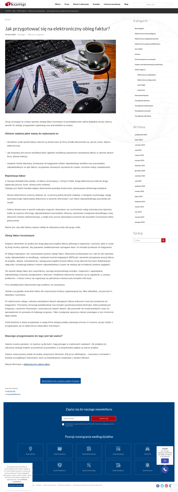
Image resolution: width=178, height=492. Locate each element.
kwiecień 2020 (140, 186)
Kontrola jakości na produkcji (145, 59)
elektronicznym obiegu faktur (37, 364)
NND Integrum (140, 70)
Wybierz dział (150, 4)
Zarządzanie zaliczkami (143, 116)
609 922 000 (11, 391)
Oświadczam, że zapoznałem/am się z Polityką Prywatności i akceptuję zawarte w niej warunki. (89, 424)
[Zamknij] (173, 446)
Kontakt (96, 4)
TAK (165, 461)
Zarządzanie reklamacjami (144, 106)
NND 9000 (141, 85)
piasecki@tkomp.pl (14, 394)
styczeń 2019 (139, 217)
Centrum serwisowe (112, 4)
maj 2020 (138, 181)
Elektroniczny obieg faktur (36, 34)
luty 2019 (138, 212)
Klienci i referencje (81, 4)
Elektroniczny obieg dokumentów (147, 39)
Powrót (7, 20)
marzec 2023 (139, 155)
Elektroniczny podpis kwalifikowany (147, 44)
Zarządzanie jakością (142, 100)
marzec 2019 (139, 207)
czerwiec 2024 (140, 145)
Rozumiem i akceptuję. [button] (15, 485)
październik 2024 (141, 135)
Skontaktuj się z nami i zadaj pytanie (60, 380)
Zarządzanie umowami (143, 111)
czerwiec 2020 (140, 176)
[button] (165, 469)
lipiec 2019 (139, 196)
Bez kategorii (22, 34)
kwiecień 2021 (140, 165)
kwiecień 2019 (140, 201)
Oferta (57, 4)
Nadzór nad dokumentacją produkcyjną (149, 64)
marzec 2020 (139, 191)
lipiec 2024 (139, 140)
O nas (66, 4)
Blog (126, 4)
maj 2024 (138, 150)
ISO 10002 (138, 49)
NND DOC (141, 90)
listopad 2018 (140, 222)
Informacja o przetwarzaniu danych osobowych (87, 485)
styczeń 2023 (139, 160)
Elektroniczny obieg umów (146, 80)
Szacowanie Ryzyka (141, 95)
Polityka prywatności (64, 485)
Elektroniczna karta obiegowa (145, 34)
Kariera (137, 54)
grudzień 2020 (140, 171)
